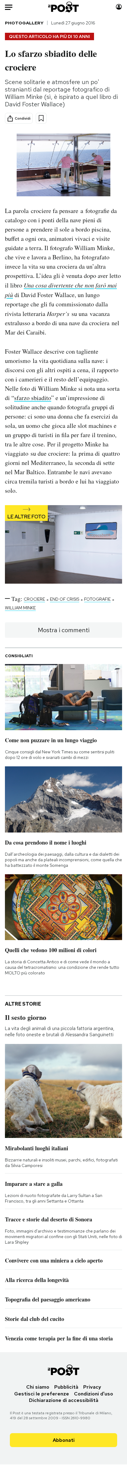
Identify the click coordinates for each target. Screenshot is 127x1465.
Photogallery (24, 23)
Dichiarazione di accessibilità (63, 1400)
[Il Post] (63, 7)
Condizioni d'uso (93, 1393)
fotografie (97, 599)
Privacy (92, 1387)
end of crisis (64, 599)
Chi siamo (37, 1387)
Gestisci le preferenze (41, 1393)
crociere (34, 599)
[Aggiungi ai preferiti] (41, 118)
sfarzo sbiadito (32, 398)
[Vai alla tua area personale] (119, 7)
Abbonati (64, 1440)
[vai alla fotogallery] (63, 545)
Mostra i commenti (63, 630)
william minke (20, 608)
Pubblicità (66, 1387)
